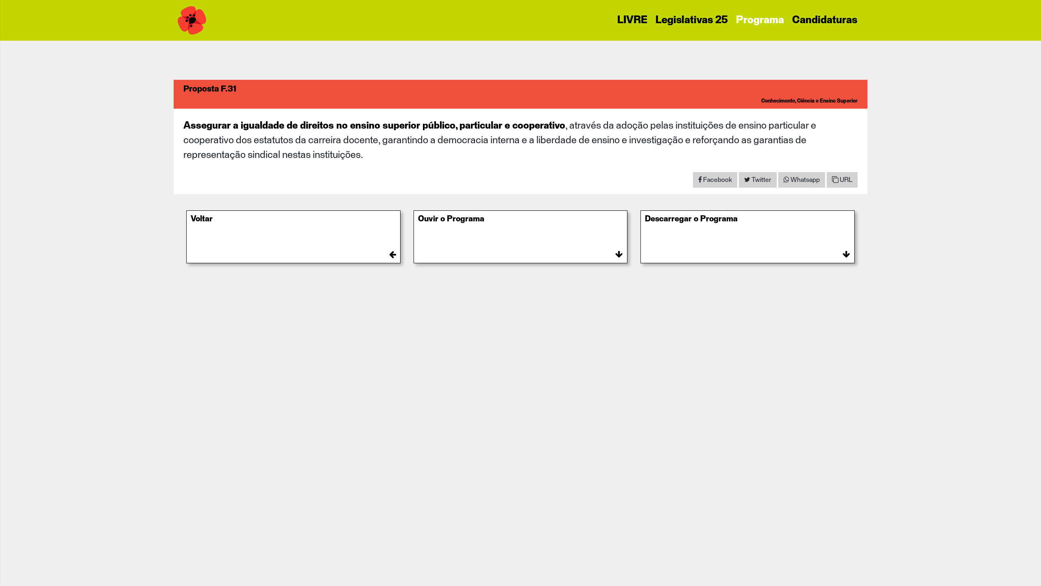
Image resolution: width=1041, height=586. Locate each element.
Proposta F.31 (209, 89)
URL (845, 180)
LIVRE (632, 20)
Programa (760, 20)
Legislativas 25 (692, 20)
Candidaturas (824, 20)
